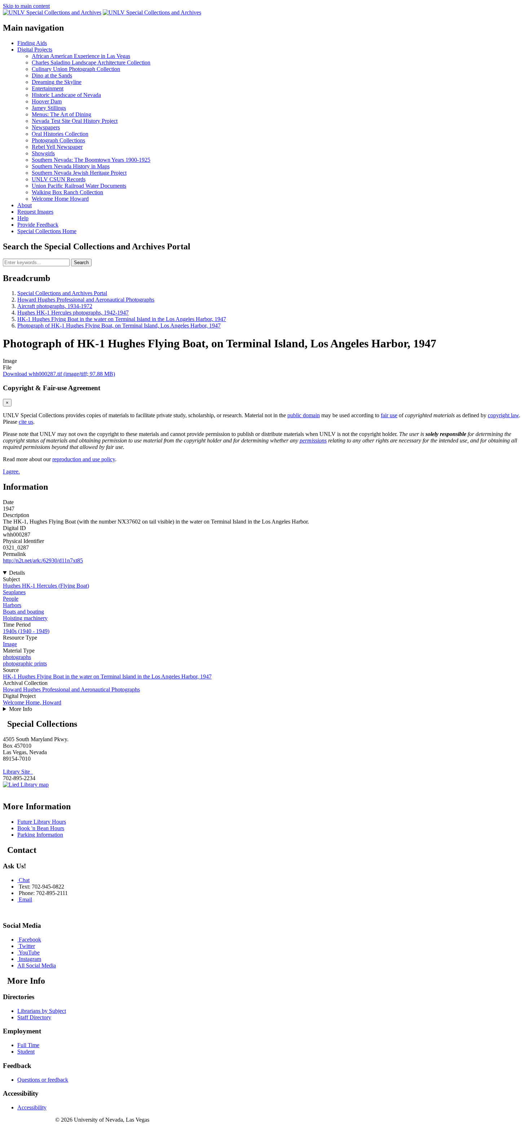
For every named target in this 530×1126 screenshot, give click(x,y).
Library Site (18, 772)
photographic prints (25, 663)
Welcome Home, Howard (32, 702)
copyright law (503, 415)
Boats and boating (23, 612)
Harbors (12, 605)
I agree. (11, 471)
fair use (389, 415)
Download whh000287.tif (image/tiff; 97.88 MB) (59, 374)
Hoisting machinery (25, 618)
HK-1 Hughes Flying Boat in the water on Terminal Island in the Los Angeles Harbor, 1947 (121, 319)
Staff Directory (34, 1017)
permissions (313, 440)
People (10, 599)
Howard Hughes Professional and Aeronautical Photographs (85, 300)
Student (26, 1052)
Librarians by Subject (41, 1011)
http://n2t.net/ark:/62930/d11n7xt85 (43, 560)
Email (25, 899)
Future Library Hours (41, 822)
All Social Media (36, 965)
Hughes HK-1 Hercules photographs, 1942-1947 (73, 313)
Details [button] (17, 573)
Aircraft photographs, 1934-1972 (54, 306)
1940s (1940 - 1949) (26, 631)
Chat (24, 880)
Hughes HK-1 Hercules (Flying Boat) (46, 586)
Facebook (30, 939)
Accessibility (32, 1107)
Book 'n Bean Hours (40, 828)
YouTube (29, 952)
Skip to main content (26, 6)
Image (10, 644)
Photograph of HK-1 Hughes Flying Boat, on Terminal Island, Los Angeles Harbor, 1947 (119, 325)
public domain (303, 415)
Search (81, 262)
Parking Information (40, 835)
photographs (17, 657)
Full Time (28, 1045)
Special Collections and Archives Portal (62, 293)
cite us (26, 422)
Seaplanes (14, 592)
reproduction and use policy (83, 459)
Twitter (27, 946)
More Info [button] (20, 709)
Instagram (30, 959)
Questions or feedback (42, 1080)
